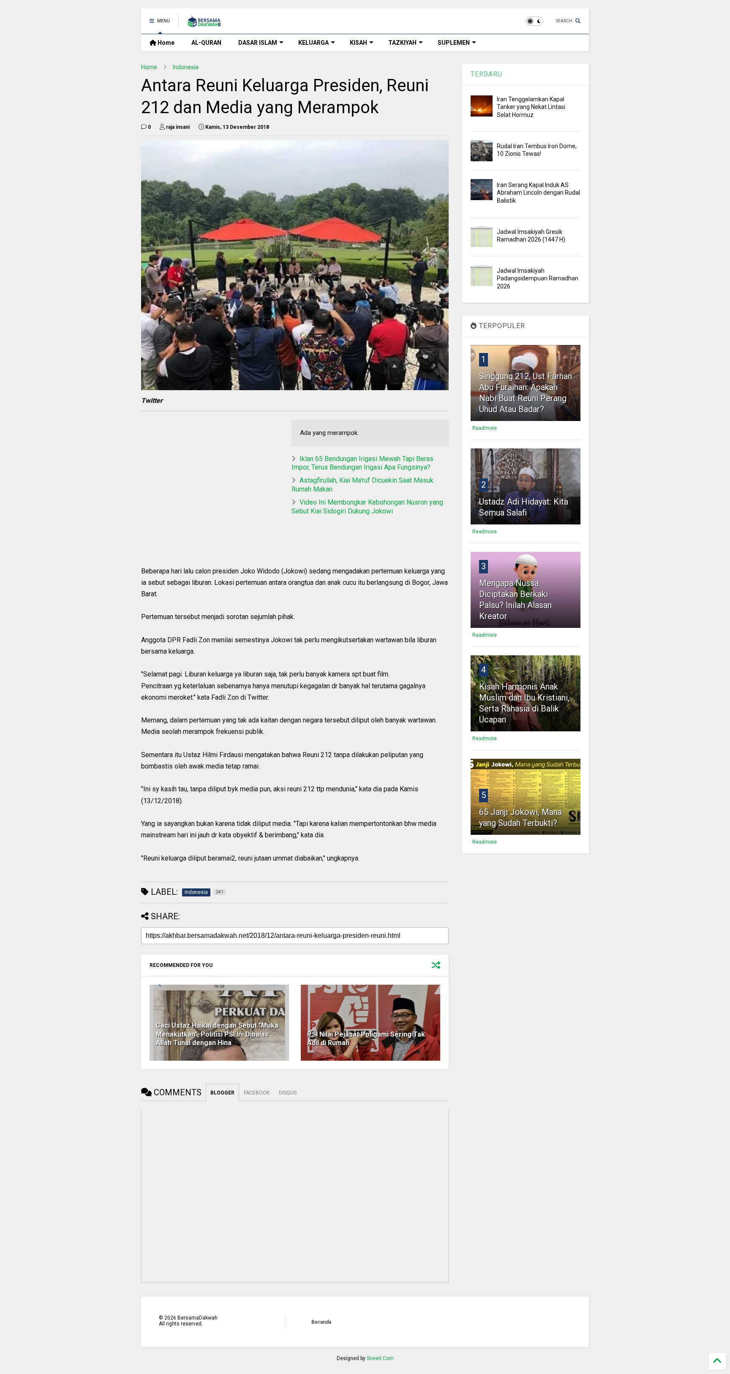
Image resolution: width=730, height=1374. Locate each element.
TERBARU (486, 74)
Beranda (321, 1322)
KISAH (358, 42)
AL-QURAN (206, 42)
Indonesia (186, 67)
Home (165, 42)
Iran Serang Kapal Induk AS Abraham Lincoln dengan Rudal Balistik (538, 193)
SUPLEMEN (454, 42)
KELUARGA (313, 42)
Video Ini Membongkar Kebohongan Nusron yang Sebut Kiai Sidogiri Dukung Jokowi (367, 506)
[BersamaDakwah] (204, 23)
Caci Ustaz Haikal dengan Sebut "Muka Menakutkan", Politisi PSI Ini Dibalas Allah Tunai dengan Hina (217, 1034)
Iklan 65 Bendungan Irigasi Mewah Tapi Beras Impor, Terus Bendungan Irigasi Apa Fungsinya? (362, 463)
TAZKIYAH (402, 42)
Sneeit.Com (380, 1358)
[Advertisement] (212, 479)
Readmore (484, 428)
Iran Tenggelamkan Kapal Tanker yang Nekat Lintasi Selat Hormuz (531, 107)
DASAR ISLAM (257, 42)
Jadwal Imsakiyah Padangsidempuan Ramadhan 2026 (537, 278)
